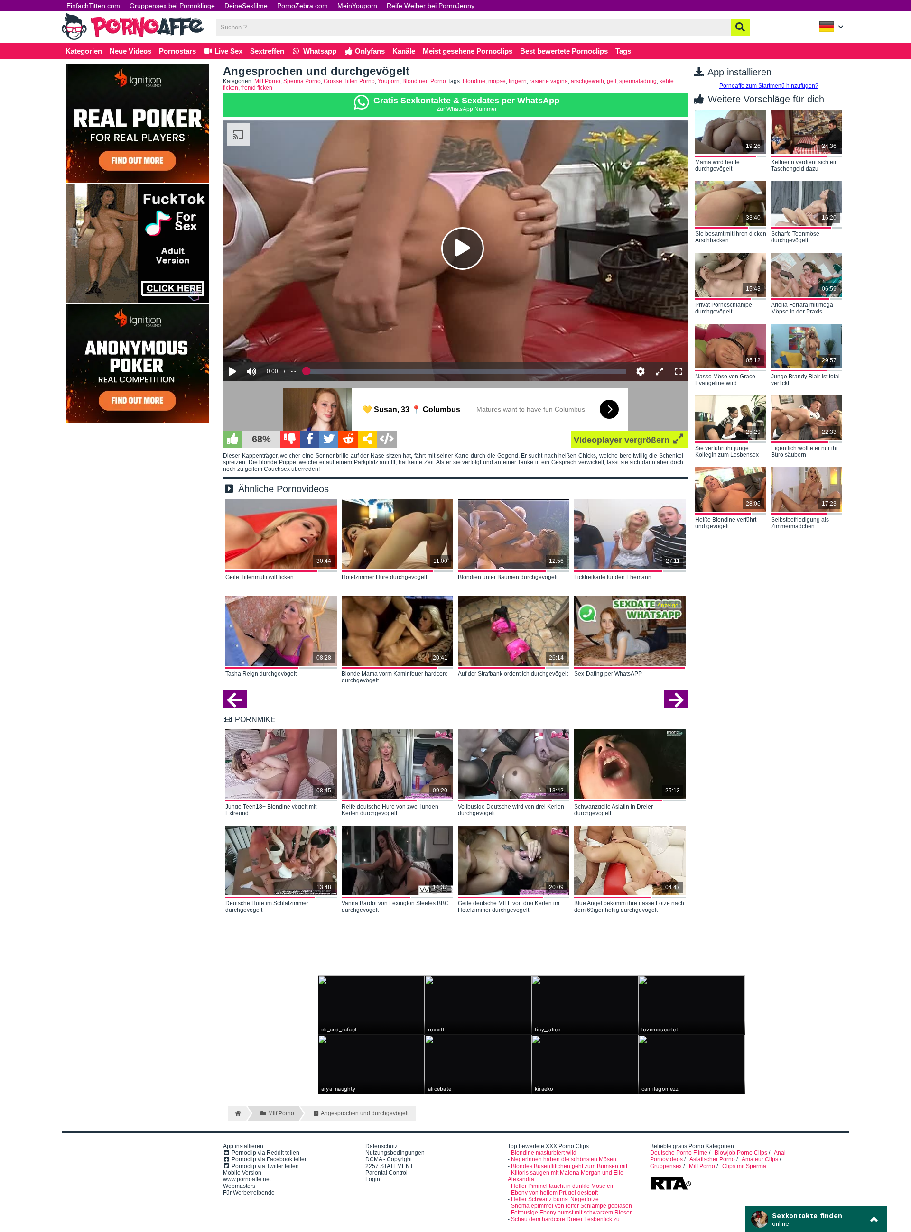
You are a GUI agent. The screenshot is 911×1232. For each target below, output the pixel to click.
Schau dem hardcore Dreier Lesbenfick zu (565, 1219)
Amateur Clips (760, 1159)
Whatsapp (318, 51)
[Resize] (659, 371)
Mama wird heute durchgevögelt (717, 165)
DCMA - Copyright (388, 1159)
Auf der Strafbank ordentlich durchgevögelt (513, 674)
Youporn (389, 81)
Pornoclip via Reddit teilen (264, 1152)
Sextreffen (267, 51)
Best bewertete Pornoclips (564, 51)
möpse (497, 81)
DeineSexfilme (246, 5)
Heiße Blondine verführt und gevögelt (725, 523)
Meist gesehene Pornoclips (467, 51)
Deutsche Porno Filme (678, 1152)
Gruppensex (666, 1166)
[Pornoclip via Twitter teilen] (329, 439)
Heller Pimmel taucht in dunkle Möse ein (563, 1186)
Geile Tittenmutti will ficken (259, 577)
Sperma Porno (302, 81)
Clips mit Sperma (744, 1166)
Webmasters (239, 1186)
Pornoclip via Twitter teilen (264, 1166)
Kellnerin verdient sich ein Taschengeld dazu (804, 165)
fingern (518, 81)
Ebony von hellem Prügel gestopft (554, 1192)
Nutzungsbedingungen (395, 1152)
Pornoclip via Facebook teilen (269, 1159)
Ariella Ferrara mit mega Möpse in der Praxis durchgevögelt (802, 309)
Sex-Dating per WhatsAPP (608, 674)
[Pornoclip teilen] (367, 439)
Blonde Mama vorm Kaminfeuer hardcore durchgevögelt (395, 677)
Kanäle (403, 51)
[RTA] (671, 1189)
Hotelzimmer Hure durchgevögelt (384, 577)
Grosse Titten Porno (349, 81)
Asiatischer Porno (712, 1159)
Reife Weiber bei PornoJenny (430, 5)
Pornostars (177, 51)
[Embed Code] (387, 439)
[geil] (232, 439)
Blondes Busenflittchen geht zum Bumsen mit (569, 1166)
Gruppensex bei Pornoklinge (172, 5)
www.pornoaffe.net (247, 1179)
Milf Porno (267, 81)
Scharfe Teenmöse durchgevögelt (795, 237)
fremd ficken (256, 87)
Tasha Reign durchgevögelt (261, 674)
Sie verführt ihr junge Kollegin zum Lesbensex (727, 451)
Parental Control (386, 1172)
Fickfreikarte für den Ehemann (612, 577)
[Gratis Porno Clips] (133, 39)
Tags (623, 51)
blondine (474, 81)
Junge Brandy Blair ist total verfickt (805, 379)
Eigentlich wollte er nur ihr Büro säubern (804, 451)
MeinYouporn (357, 5)
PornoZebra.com (302, 5)
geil (611, 81)
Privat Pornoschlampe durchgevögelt (723, 308)
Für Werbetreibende (249, 1192)
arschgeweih (587, 81)
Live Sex (227, 51)
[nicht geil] (290, 439)
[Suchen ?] (740, 27)
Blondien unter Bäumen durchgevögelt (508, 577)
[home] (237, 1113)
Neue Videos (130, 51)
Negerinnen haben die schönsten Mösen (563, 1159)
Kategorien (83, 51)
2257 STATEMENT (389, 1166)
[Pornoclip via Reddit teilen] (348, 439)
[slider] (268, 342)
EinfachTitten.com (93, 5)
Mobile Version (242, 1172)
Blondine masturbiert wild (543, 1152)
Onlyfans (369, 51)
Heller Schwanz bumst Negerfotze (555, 1199)
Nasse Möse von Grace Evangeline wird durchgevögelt (725, 380)
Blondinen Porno (424, 81)
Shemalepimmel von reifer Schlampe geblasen (571, 1206)
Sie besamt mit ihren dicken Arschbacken (730, 237)
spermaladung (638, 81)
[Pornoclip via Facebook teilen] (309, 439)
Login (372, 1179)
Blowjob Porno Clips (741, 1152)
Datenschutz (381, 1146)
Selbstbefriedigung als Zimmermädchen (800, 523)
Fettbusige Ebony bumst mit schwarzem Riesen (572, 1212)
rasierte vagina (549, 81)
